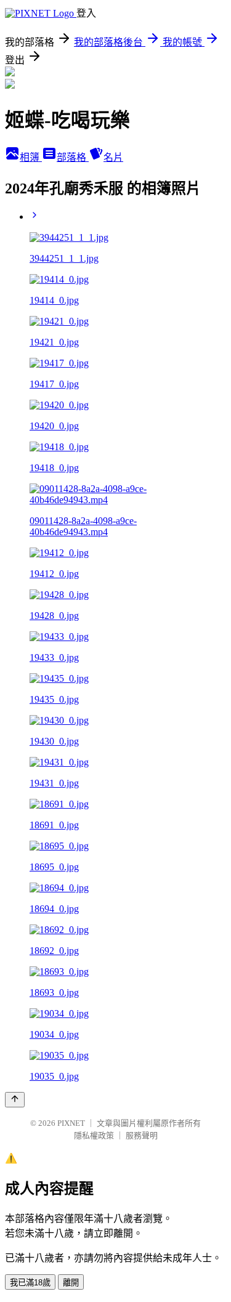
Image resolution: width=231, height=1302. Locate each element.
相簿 (31, 157)
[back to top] (15, 1099)
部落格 (73, 157)
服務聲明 (142, 1135)
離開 (71, 1282)
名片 (113, 157)
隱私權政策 (94, 1135)
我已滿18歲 (30, 1282)
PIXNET (71, 1123)
